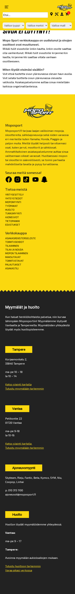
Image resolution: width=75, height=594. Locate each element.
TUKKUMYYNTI (13, 213)
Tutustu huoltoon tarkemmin (23, 566)
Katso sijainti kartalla (18, 384)
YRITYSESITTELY (14, 194)
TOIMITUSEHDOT (14, 241)
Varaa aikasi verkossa (18, 570)
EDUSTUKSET (12, 224)
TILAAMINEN (12, 245)
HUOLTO (9, 209)
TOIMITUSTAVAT (14, 260)
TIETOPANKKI (12, 221)
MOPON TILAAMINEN (16, 253)
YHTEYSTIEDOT (14, 198)
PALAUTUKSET (13, 264)
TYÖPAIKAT (11, 205)
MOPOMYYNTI (13, 202)
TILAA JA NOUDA (14, 249)
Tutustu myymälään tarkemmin (24, 388)
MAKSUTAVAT (13, 257)
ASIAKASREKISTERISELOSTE (20, 238)
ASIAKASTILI (11, 268)
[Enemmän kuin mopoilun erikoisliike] (62, 7)
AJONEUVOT (12, 217)
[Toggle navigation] (7, 7)
